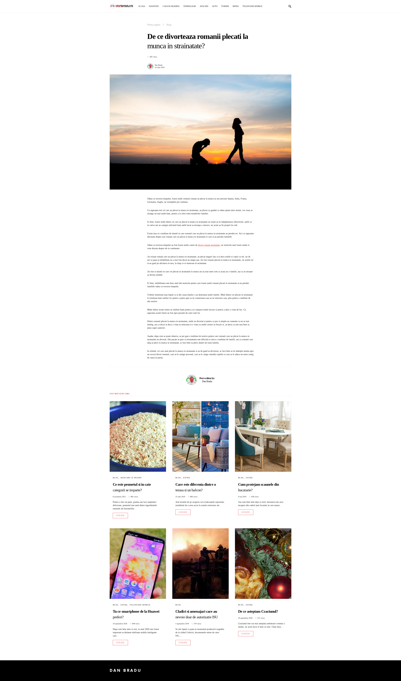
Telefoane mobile (140, 605)
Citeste (120, 515)
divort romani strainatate (209, 245)
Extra (186, 478)
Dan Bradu (159, 65)
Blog (169, 24)
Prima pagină (153, 24)
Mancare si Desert (131, 478)
